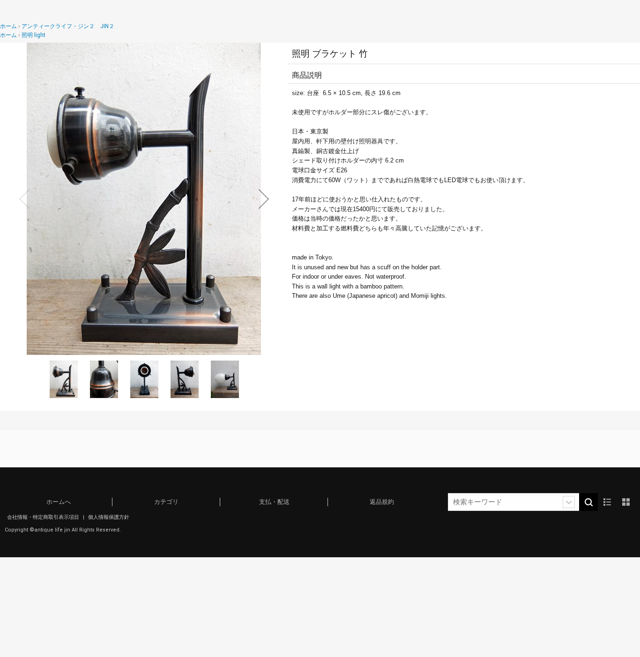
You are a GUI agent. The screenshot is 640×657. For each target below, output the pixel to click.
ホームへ (58, 501)
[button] (24, 199)
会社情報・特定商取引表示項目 (44, 517)
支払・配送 (274, 501)
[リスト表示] (607, 502)
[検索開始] (588, 502)
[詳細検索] (569, 502)
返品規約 (382, 501)
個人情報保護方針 (108, 517)
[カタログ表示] (626, 502)
